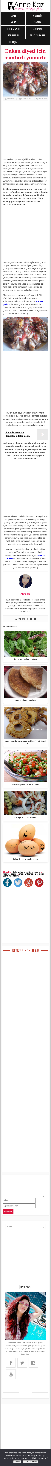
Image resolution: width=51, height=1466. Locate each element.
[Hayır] (47, 1457)
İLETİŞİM (13, 42)
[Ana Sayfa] (25, 10)
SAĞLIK (37, 22)
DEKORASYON (13, 29)
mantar (37, 872)
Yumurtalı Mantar (11, 875)
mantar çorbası (10, 874)
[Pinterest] (19, 619)
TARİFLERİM (13, 35)
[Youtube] (31, 619)
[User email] (35, 619)
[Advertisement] (25, 131)
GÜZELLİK (37, 15)
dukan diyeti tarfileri (23, 872)
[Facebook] (27, 619)
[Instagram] (23, 619)
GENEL (13, 15)
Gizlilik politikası (30, 1462)
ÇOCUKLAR (38, 29)
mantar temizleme (28, 874)
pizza (41, 874)
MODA (13, 22)
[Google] (16, 619)
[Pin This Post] (40, 886)
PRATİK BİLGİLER (38, 35)
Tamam (17, 1462)
